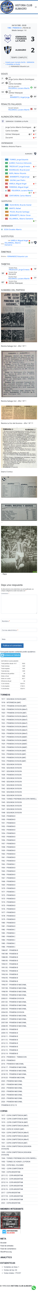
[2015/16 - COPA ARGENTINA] (19, 1189)
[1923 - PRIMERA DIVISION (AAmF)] (19, 723)
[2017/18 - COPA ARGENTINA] (19, 1196)
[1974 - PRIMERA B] (19, 902)
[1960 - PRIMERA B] (19, 854)
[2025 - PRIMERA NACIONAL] (19, 1098)
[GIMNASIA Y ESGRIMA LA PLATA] (19, 39)
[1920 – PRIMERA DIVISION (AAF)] (19, 713)
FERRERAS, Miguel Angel (18, 187)
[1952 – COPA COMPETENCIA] (19, 1168)
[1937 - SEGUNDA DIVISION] (19, 771)
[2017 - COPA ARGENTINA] (19, 1192)
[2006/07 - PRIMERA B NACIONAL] (19, 1019)
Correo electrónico (10, 630)
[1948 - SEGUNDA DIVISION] (19, 812)
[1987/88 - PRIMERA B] (19, 953)
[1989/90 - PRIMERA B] (19, 960)
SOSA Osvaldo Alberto (13, 229)
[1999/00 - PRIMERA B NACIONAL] (19, 995)
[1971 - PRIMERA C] (19, 892)
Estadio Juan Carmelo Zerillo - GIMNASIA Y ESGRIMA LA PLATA (19, 63)
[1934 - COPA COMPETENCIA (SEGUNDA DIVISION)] (19, 1148)
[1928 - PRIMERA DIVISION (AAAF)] (19, 740)
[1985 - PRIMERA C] (19, 943)
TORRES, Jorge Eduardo (19, 159)
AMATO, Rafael (15, 208)
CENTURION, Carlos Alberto (20, 195)
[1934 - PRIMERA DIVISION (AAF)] (19, 761)
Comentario (5, 593)
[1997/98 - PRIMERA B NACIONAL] (19, 988)
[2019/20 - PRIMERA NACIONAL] (19, 1077)
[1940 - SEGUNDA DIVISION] (19, 781)
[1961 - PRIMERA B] (19, 857)
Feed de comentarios (8, 1249)
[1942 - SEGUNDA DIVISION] (19, 788)
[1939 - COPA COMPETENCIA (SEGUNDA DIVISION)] (19, 1154)
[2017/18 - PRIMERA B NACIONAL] (19, 1070)
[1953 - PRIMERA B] (19, 830)
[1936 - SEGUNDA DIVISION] (19, 768)
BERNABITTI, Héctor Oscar (20, 215)
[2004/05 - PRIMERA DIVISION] (19, 1012)
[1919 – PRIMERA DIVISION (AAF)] (19, 706)
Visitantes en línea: (11, 1267)
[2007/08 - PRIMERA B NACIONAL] (19, 1022)
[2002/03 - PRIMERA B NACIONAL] (19, 1005)
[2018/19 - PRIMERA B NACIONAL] (19, 1074)
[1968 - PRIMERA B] (19, 881)
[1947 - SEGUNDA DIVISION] (19, 809)
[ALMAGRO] (19, 50)
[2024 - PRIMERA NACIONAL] (19, 1095)
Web (3, 639)
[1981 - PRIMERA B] (19, 926)
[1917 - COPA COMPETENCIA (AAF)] (19, 1115)
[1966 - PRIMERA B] (19, 874)
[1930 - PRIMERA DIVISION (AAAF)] (19, 747)
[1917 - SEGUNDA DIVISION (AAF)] (19, 699)
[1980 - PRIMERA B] (19, 922)
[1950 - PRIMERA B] (19, 819)
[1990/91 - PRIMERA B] (19, 964)
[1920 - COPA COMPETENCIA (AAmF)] (19, 1125)
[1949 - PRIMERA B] (19, 816)
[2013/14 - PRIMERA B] (19, 1053)
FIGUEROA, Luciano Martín (19, 88)
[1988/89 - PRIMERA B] (19, 957)
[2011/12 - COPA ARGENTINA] (19, 1175)
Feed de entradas (6, 1246)
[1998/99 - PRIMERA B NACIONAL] (19, 991)
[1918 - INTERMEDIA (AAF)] (19, 702)
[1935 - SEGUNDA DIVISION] (19, 764)
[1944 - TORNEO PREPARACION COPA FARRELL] (19, 799)
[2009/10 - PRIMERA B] (19, 1029)
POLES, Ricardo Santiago (19, 212)
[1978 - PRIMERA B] (19, 916)
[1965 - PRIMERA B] (19, 871)
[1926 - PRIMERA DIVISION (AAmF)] (19, 733)
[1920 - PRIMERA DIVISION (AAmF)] (19, 709)
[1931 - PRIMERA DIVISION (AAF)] (19, 750)
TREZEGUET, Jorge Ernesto (19, 166)
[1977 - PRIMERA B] (19, 912)
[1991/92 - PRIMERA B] (19, 967)
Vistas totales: (9, 1273)
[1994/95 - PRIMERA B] (19, 978)
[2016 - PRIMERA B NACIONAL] (19, 1064)
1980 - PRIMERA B (14, 28)
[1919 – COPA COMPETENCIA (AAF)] (19, 1122)
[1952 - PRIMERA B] (19, 826)
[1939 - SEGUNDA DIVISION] (19, 778)
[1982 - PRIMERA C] (19, 929)
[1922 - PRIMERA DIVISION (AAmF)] (19, 719)
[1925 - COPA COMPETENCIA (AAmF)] (19, 1136)
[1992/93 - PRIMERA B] (19, 971)
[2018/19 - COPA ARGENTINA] (19, 1199)
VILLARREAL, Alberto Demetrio (21, 219)
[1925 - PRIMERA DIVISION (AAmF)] (19, 730)
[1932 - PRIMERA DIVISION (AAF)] (19, 754)
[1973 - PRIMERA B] (19, 898)
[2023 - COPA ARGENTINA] (19, 1203)
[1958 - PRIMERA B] (19, 847)
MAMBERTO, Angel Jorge (20, 97)
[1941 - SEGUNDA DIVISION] (19, 785)
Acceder (3, 1243)
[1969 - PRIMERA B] (19, 885)
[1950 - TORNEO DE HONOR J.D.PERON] (19, 1161)
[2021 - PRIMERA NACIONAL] (19, 1084)
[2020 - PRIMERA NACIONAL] (19, 1081)
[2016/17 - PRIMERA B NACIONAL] (19, 1067)
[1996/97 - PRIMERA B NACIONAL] (19, 984)
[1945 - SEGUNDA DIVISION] (19, 802)
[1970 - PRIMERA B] (19, 888)
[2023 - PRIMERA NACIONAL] (19, 1091)
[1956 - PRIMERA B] (19, 840)
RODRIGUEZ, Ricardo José (19, 170)
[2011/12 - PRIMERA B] (19, 1040)
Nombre (6, 621)
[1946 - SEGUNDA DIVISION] (19, 805)
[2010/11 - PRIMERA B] (19, 1036)
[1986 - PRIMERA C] (19, 947)
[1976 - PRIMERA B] (19, 909)
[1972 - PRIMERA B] (19, 895)
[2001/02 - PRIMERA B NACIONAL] (19, 1002)
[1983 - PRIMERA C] (19, 933)
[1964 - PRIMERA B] (19, 867)
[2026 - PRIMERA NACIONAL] (19, 1101)
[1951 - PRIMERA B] (19, 823)
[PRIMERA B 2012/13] (19, 1105)
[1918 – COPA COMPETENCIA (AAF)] (19, 1119)
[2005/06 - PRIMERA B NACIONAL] (19, 1015)
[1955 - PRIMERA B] (19, 836)
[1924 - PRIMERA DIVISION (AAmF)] (19, 726)
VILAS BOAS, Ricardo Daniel (20, 205)
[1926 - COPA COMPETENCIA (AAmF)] (19, 1139)
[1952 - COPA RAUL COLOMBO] (19, 1165)
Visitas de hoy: (9, 1270)
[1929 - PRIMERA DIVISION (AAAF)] (19, 744)
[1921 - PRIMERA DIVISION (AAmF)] (19, 716)
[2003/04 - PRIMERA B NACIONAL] (19, 1009)
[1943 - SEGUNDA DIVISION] (19, 792)
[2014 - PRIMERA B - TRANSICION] (19, 1057)
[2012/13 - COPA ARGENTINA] (19, 1179)
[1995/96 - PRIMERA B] (19, 981)
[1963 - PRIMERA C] (19, 864)
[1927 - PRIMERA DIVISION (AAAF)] (19, 737)
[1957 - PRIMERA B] (19, 843)
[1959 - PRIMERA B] (19, 850)
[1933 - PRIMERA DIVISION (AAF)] (19, 757)
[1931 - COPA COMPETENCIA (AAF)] (19, 1143)
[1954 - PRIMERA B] (19, 833)
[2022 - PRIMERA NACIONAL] (19, 1088)
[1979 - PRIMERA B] (19, 919)
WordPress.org (6, 1252)
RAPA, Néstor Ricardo (17, 173)
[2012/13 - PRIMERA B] (19, 1043)
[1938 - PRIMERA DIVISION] (19, 775)
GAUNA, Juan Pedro (17, 180)
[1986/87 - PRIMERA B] (19, 950)
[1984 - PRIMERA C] (19, 940)
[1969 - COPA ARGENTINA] (19, 1172)
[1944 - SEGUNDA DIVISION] (19, 795)
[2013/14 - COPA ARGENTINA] (19, 1182)
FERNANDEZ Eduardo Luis (17, 256)
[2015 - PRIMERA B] (19, 1060)
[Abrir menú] (36, 7)
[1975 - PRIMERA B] (19, 905)
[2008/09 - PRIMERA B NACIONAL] (19, 1026)
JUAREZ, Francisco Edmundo (20, 163)
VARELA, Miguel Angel (17, 184)
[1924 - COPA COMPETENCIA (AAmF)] (19, 1132)
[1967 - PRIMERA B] (19, 878)
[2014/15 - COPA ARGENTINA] (19, 1186)
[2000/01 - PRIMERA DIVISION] (19, 998)
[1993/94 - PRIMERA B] (19, 974)
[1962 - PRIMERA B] (19, 861)
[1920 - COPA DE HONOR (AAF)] (19, 1129)
